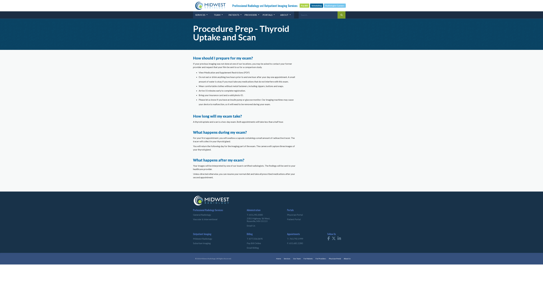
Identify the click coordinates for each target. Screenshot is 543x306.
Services (287, 259)
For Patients (308, 259)
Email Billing (253, 247)
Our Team (297, 259)
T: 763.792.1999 (295, 238)
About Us (347, 259)
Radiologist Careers (334, 5)
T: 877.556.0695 (255, 238)
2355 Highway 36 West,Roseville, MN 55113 (258, 219)
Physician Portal (295, 214)
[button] (201, 14)
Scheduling (317, 5)
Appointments (293, 234)
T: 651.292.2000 (255, 214)
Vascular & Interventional (205, 219)
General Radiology (202, 214)
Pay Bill (304, 5)
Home (278, 259)
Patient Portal (294, 219)
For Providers (321, 259)
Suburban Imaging (202, 243)
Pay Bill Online (254, 243)
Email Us (251, 225)
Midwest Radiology (202, 238)
